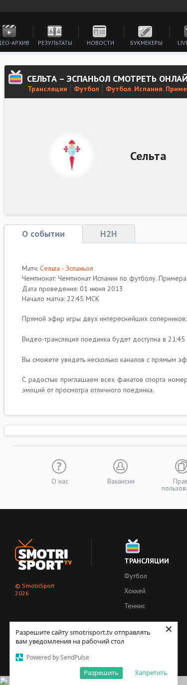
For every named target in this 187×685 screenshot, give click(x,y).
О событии (43, 233)
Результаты (55, 42)
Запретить (151, 672)
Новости (100, 42)
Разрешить (101, 672)
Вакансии (121, 481)
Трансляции (47, 88)
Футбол (86, 88)
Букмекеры (146, 42)
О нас (59, 481)
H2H (108, 233)
